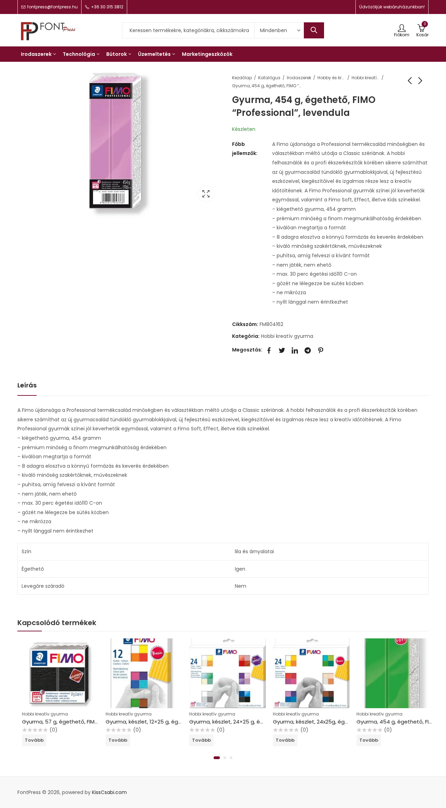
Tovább (29, 740)
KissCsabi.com (109, 792)
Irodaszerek (299, 78)
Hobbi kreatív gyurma (365, 78)
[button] (217, 758)
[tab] (27, 385)
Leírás (27, 385)
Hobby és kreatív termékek (331, 78)
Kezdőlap (242, 78)
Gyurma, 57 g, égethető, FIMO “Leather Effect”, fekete (86, 721)
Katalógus (269, 78)
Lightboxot (206, 194)
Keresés (314, 30)
